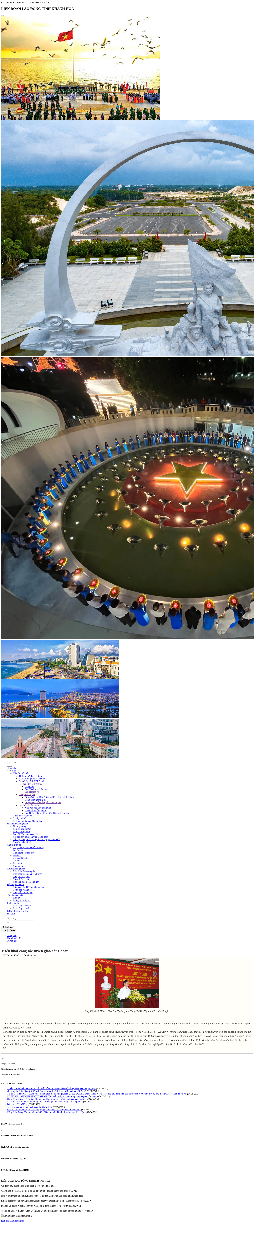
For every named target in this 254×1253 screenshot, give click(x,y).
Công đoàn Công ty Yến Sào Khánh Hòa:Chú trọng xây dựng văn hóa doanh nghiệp (46, 1099)
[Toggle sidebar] (2, 15)
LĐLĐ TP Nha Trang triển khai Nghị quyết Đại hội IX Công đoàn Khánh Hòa (44, 1109)
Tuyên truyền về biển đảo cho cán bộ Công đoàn (29, 1107)
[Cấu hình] (2, 1141)
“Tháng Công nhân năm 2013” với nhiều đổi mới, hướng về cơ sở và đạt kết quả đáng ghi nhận (51, 1088)
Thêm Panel (7, 927)
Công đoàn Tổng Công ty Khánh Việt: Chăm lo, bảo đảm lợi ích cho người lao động (46, 1112)
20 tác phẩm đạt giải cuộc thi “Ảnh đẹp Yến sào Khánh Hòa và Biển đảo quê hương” (47, 1091)
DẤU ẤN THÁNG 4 (17, 1104)
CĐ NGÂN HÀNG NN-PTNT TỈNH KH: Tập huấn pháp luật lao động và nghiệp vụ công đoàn (52, 1096)
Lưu (4, 930)
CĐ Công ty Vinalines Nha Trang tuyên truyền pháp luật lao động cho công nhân (45, 1101)
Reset (12, 930)
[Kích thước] (1, 946)
